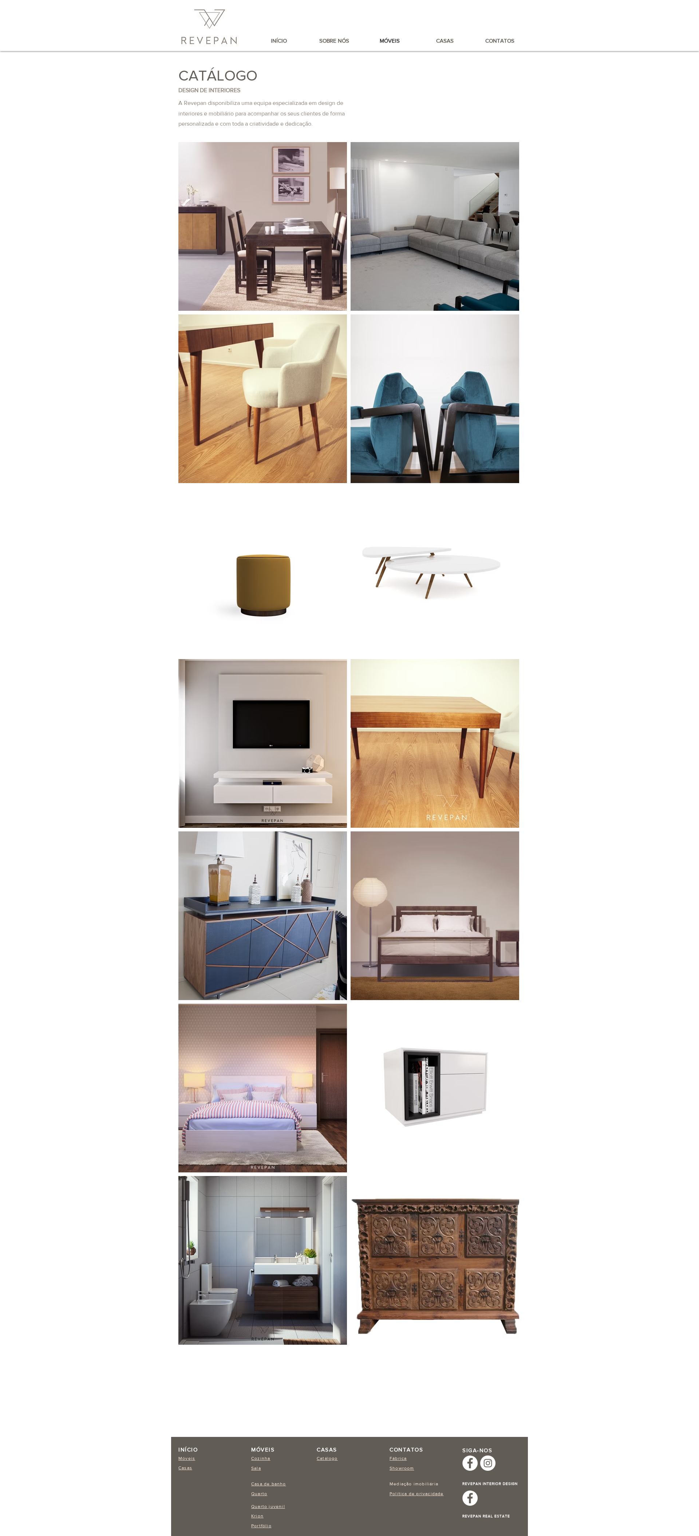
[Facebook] (470, 1463)
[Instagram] (487, 1463)
